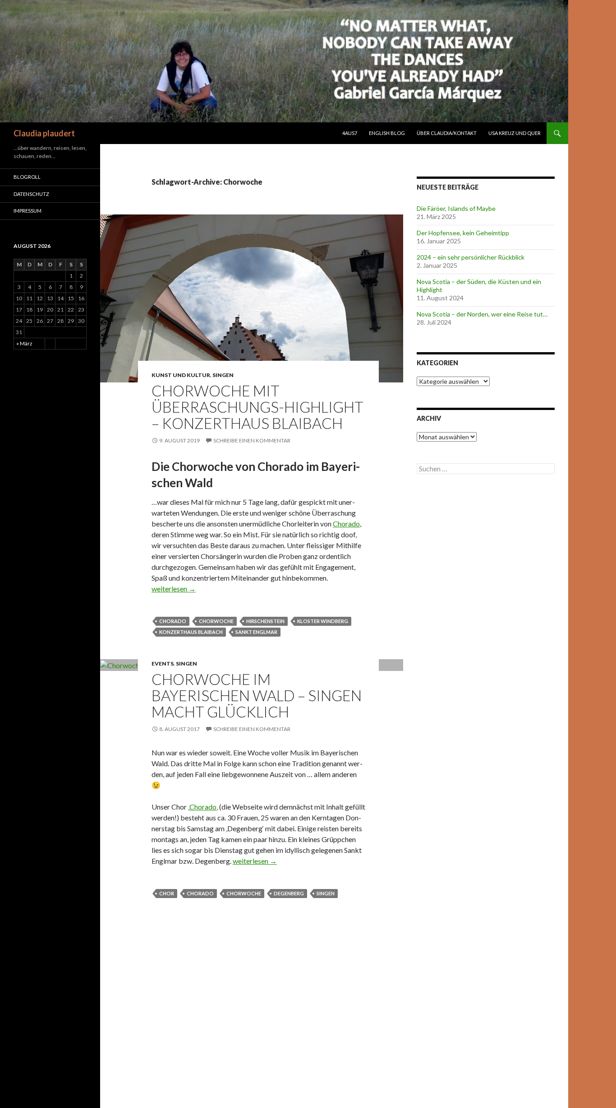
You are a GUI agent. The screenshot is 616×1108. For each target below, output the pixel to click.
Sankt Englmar (256, 632)
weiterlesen (174, 588)
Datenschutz (31, 194)
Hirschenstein (265, 621)
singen (326, 893)
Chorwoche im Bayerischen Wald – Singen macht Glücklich (257, 695)
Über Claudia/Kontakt (447, 133)
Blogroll (27, 177)
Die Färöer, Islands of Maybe (456, 208)
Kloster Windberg (322, 621)
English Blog (387, 133)
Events (163, 663)
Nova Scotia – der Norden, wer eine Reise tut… (482, 314)
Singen (223, 375)
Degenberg (289, 893)
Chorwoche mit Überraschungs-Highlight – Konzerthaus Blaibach (257, 407)
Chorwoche (216, 621)
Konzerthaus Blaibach (191, 632)
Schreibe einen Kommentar (251, 440)
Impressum (27, 211)
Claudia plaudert (44, 133)
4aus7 (349, 133)
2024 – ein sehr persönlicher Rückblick (470, 257)
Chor (166, 893)
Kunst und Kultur (181, 375)
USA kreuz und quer (514, 133)
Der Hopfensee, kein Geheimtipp (463, 233)
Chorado (346, 523)
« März (24, 343)
